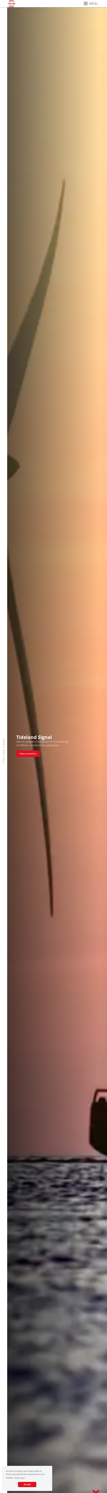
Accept (27, 1484)
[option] (53, 746)
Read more (19, 1478)
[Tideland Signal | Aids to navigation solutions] (10, 3)
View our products (28, 753)
